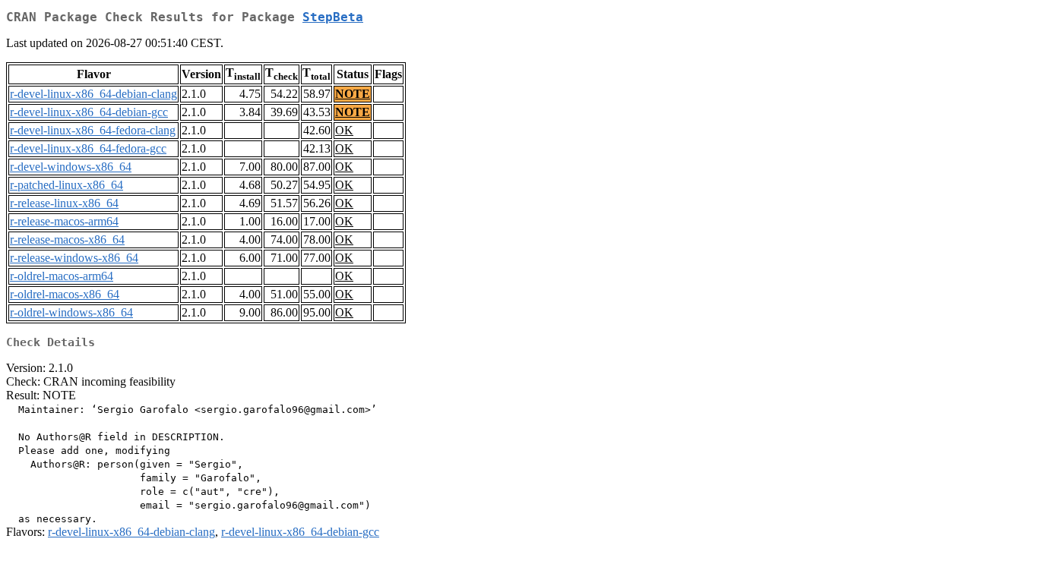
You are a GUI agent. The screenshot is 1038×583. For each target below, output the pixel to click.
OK (344, 130)
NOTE (352, 93)
